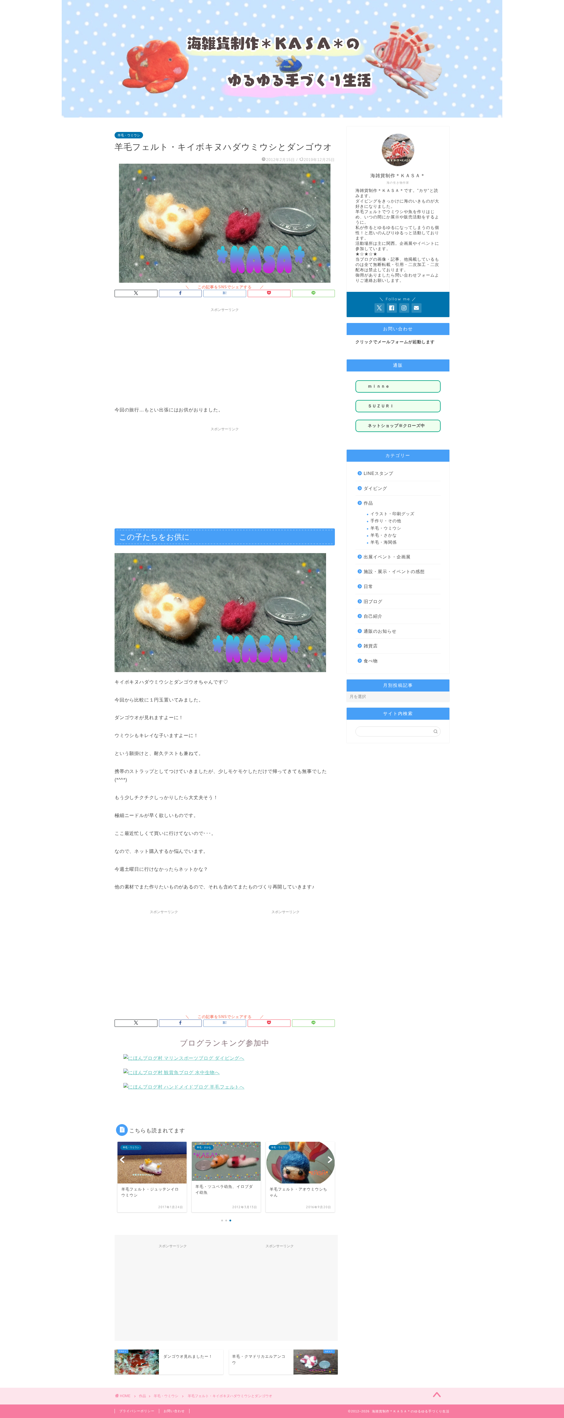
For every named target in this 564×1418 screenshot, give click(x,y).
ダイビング (375, 488)
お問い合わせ (174, 1411)
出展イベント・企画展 (387, 556)
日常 (368, 586)
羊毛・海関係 (383, 542)
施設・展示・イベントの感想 (394, 571)
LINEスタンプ (378, 473)
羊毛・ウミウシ (129, 135)
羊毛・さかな (383, 535)
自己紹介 (373, 616)
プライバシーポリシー (137, 1411)
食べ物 (371, 660)
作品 (368, 502)
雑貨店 (371, 645)
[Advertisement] (225, 356)
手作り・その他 (385, 521)
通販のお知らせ (380, 631)
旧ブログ (373, 601)
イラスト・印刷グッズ (392, 514)
